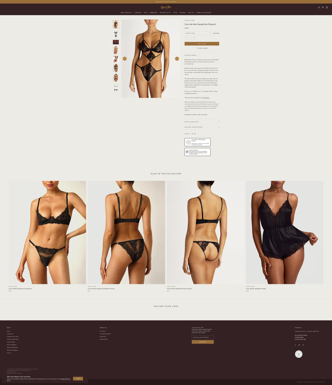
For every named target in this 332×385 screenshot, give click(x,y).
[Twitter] (192, 133)
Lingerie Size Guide (12, 336)
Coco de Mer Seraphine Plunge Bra (20, 288)
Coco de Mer (13, 286)
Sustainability (104, 339)
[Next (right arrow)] (177, 59)
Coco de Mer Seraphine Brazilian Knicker (101, 288)
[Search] (319, 7)
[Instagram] (303, 345)
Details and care (191, 121)
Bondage (153, 12)
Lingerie (137, 12)
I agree (78, 378)
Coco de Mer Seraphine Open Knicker (179, 288)
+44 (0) (308, 331)
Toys (145, 12)
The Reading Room (105, 333)
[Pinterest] (195, 133)
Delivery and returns (193, 127)
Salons (182, 12)
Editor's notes (190, 55)
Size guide (216, 33)
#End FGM (103, 336)
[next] (327, 234)
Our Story (102, 331)
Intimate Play (165, 12)
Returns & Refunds (12, 347)
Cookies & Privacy (65, 379)
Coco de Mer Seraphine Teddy (256, 288)
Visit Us (191, 12)
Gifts (175, 12)
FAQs (8, 331)
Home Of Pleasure (204, 12)
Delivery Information (13, 339)
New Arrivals (126, 12)
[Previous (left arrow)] (125, 59)
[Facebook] (190, 133)
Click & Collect (11, 342)
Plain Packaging (11, 344)
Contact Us (10, 333)
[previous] (5, 234)
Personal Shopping (12, 350)
